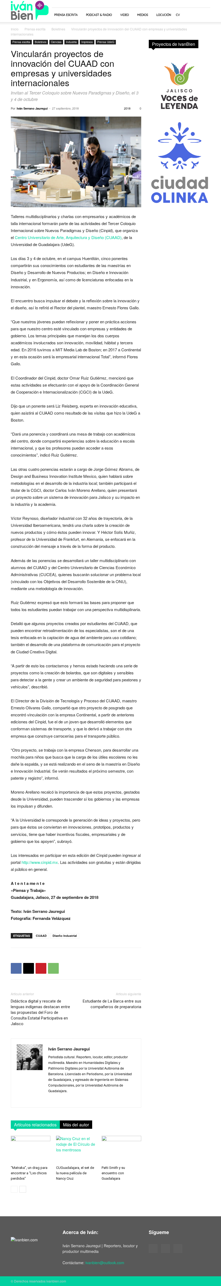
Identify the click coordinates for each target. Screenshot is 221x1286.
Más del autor (76, 1125)
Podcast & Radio (99, 15)
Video (124, 15)
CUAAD (41, 936)
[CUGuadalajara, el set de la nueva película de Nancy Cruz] (76, 1149)
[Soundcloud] (165, 1248)
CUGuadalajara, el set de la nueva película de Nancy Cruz (75, 1173)
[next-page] (22, 1189)
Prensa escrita (66, 15)
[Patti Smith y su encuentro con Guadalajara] (121, 1149)
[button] (203, 14)
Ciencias (56, 42)
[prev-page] (14, 1189)
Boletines (58, 29)
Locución (163, 15)
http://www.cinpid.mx (40, 862)
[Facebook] (16, 968)
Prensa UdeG (105, 42)
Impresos (87, 42)
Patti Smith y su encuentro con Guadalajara (113, 1173)
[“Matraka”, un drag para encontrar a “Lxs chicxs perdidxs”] (30, 1149)
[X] (28, 968)
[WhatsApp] (53, 968)
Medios (142, 15)
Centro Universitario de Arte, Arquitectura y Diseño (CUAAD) (68, 237)
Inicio (15, 29)
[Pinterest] (41, 968)
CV (178, 15)
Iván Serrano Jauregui (32, 108)
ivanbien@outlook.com (104, 1262)
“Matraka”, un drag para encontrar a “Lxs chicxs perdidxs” (29, 1173)
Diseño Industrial (65, 936)
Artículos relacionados (35, 1125)
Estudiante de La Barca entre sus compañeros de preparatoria (112, 1004)
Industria (71, 42)
